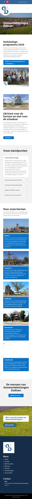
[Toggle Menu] (28, 8)
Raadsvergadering (22, 2)
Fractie (7, 461)
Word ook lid (9, 425)
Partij (6, 459)
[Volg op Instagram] (7, 2)
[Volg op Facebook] (4, 2)
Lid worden (8, 473)
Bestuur (7, 466)
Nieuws (7, 468)
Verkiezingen (9, 470)
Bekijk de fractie (15, 395)
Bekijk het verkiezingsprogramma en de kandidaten (15, 62)
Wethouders (9, 464)
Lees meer (8, 137)
